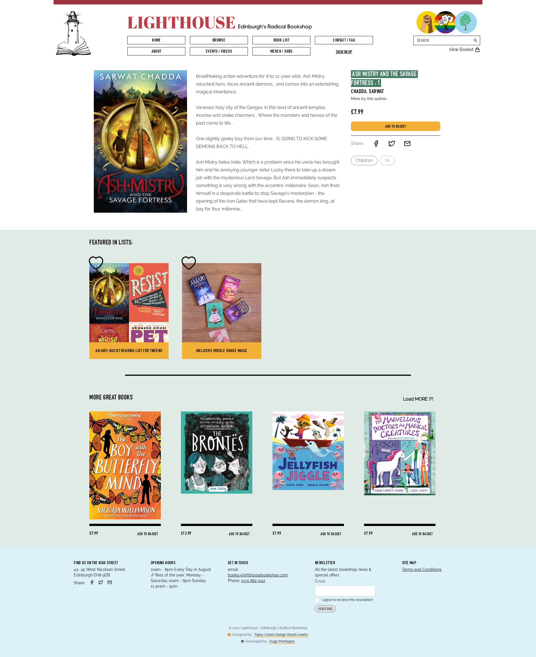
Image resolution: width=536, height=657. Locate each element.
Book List (281, 40)
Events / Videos (219, 52)
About (156, 52)
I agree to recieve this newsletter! (347, 600)
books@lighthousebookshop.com (258, 575)
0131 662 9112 (253, 580)
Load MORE (418, 399)
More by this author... (370, 98)
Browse (218, 40)
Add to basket (395, 127)
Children (364, 160)
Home (156, 40)
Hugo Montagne (282, 641)
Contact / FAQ (344, 40)
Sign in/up (344, 52)
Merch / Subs (281, 52)
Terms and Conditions (422, 569)
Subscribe (325, 609)
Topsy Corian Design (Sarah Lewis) (281, 635)
